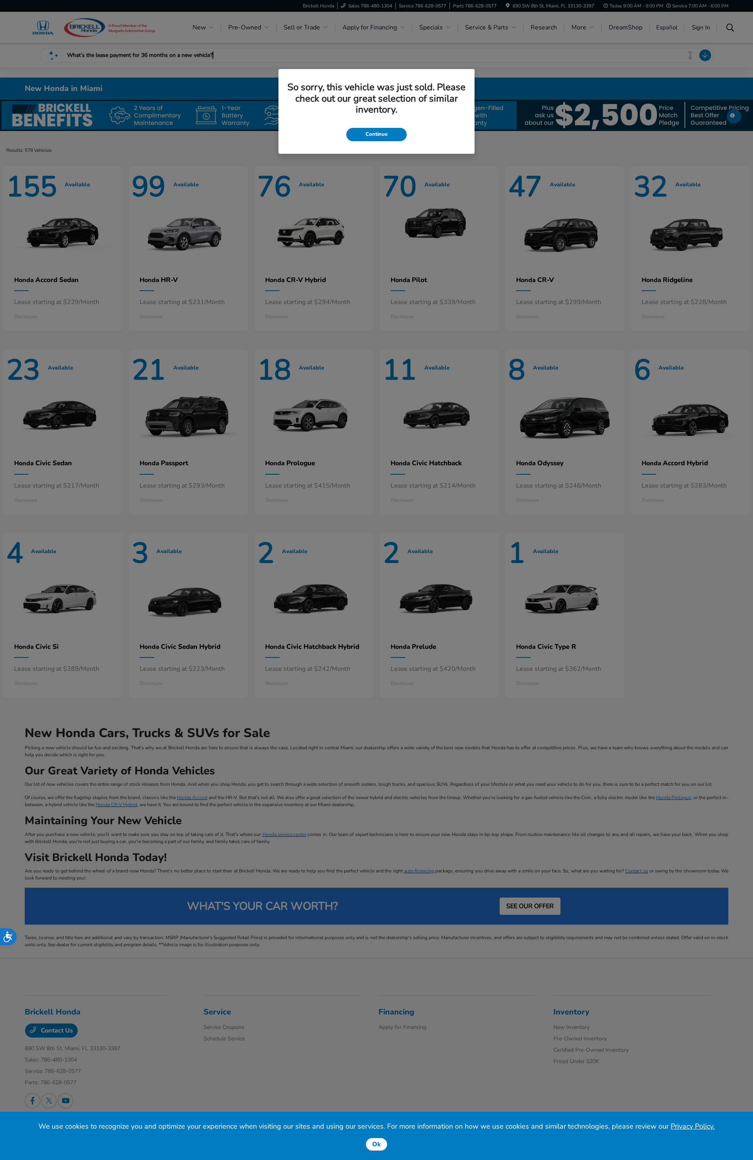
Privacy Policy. (693, 1126)
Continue (376, 134)
